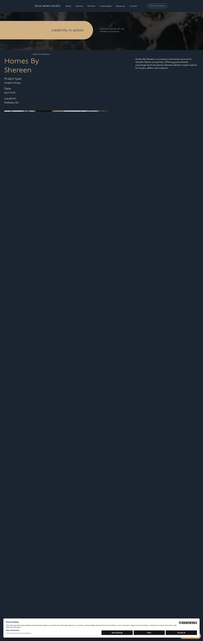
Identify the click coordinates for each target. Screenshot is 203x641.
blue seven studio (47, 6)
